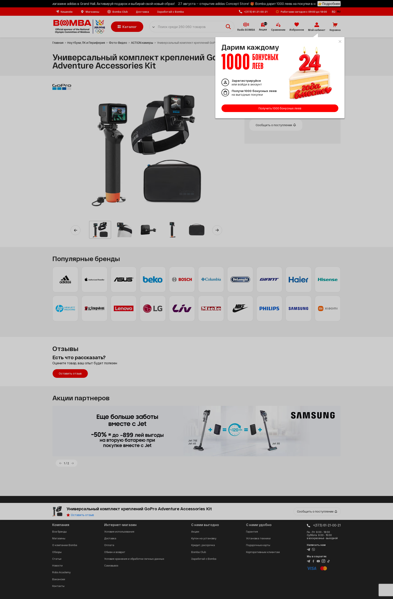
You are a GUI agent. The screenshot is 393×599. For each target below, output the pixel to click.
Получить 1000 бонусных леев (280, 108)
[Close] (340, 41)
